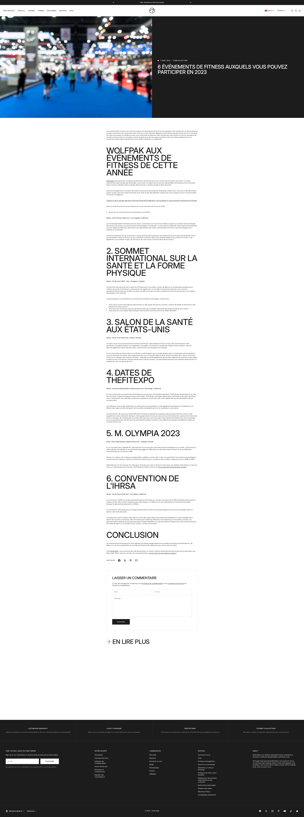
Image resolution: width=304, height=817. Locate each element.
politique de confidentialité (100, 762)
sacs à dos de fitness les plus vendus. (173, 467)
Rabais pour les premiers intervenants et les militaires (207, 780)
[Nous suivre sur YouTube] (285, 811)
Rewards (152, 755)
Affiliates (152, 774)
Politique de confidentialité (152, 583)
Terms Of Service (101, 766)
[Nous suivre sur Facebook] (260, 811)
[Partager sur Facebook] (119, 560)
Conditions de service (176, 583)
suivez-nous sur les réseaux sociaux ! (163, 553)
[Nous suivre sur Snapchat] (297, 811)
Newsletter (99, 755)
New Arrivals (9, 11)
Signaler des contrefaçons (100, 776)
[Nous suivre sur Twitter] (266, 811)
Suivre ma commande (206, 764)
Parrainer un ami (155, 761)
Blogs (151, 764)
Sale (72, 11)
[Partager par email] (136, 560)
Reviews (152, 758)
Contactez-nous (204, 755)
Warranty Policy (204, 791)
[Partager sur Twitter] (125, 560)
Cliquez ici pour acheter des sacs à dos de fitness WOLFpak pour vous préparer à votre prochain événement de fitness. (151, 200)
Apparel (31, 11)
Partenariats (154, 768)
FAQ (199, 758)
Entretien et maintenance (100, 771)
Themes (41, 11)
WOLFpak (110, 181)
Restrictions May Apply (207, 785)
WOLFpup (63, 11)
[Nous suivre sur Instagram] (272, 811)
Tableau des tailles (205, 788)
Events (152, 771)
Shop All (21, 11)
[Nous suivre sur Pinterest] (278, 811)
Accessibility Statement (207, 795)
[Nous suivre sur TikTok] (291, 811)
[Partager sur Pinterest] (130, 560)
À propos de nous (101, 758)
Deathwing (51, 11)
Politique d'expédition (206, 761)
